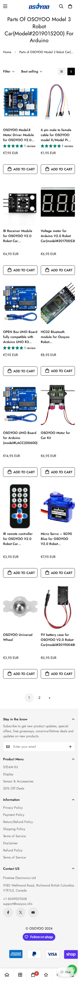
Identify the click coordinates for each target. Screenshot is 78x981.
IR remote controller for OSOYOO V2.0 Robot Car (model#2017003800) (19, 538)
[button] (70, 6)
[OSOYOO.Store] (39, 6)
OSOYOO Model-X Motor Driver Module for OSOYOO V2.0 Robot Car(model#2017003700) (20, 135)
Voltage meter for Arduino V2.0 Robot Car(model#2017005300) (58, 235)
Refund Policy (12, 850)
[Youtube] (33, 912)
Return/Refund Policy (18, 821)
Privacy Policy (13, 807)
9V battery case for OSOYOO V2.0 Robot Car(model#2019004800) (58, 639)
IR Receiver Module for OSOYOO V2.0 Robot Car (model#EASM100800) (20, 236)
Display (8, 774)
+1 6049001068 (15, 898)
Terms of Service (14, 836)
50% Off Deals (13, 788)
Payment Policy (13, 814)
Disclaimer (10, 843)
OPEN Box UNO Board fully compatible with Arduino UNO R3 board (20, 336)
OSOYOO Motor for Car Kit (55, 435)
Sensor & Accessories (18, 781)
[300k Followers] (8, 912)
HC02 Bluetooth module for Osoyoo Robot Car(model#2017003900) (58, 336)
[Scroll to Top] (70, 959)
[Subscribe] (70, 746)
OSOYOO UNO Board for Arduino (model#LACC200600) (20, 437)
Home (7, 52)
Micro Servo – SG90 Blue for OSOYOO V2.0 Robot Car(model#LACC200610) (58, 538)
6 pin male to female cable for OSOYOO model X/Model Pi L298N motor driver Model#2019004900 (56, 135)
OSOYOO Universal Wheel (17, 637)
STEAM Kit (10, 767)
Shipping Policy (14, 829)
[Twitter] (21, 912)
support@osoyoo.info (17, 903)
